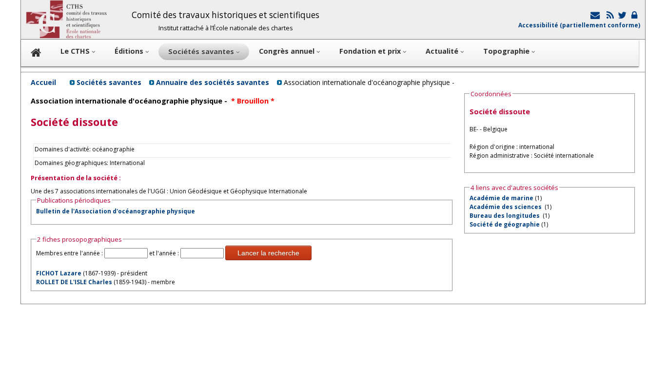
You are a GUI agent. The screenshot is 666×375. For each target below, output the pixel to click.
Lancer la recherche (268, 253)
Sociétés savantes (109, 82)
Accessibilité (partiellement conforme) (579, 25)
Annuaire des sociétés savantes (212, 82)
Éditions (130, 51)
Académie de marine (501, 198)
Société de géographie (505, 224)
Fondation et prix (371, 51)
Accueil (43, 82)
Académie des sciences (506, 207)
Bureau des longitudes (505, 215)
